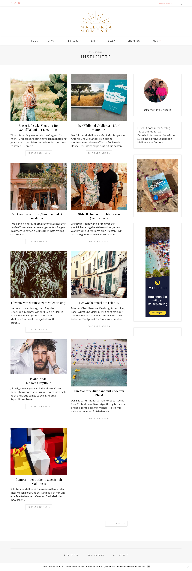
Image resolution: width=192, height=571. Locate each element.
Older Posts (116, 524)
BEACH (52, 40)
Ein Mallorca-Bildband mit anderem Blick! (99, 393)
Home (34, 40)
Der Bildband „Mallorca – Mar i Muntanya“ (99, 127)
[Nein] (188, 566)
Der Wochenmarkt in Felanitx (99, 303)
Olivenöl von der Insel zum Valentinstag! (38, 303)
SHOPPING (134, 40)
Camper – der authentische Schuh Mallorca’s (38, 481)
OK (148, 566)
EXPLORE (73, 40)
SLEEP (111, 40)
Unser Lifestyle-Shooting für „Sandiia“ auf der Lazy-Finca (38, 127)
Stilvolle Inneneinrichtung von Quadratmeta (99, 216)
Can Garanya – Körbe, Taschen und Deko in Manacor (38, 216)
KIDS (155, 40)
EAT (93, 40)
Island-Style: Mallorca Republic (38, 381)
